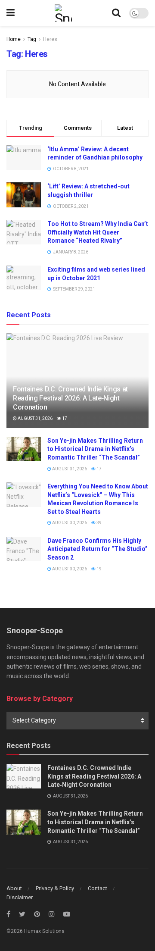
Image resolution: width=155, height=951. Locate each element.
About (14, 888)
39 (99, 522)
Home (13, 39)
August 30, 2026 (69, 522)
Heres (50, 39)
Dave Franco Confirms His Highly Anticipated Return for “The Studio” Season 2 (97, 549)
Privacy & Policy (55, 888)
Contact (97, 888)
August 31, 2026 (35, 418)
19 (99, 568)
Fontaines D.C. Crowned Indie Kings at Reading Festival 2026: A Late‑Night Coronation (70, 398)
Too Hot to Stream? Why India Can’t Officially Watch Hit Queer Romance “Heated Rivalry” (97, 232)
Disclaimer (19, 897)
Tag (32, 39)
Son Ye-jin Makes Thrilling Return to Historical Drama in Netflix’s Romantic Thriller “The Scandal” (95, 449)
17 (64, 418)
